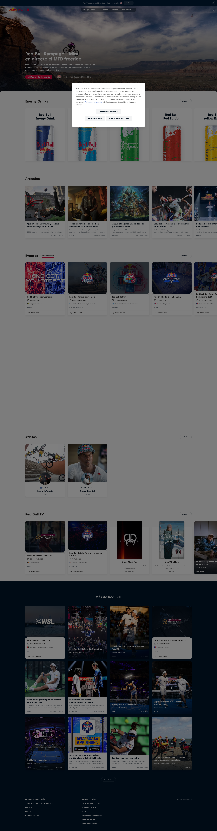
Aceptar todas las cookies (119, 118)
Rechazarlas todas (95, 118)
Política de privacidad (93, 102)
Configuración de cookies (108, 111)
